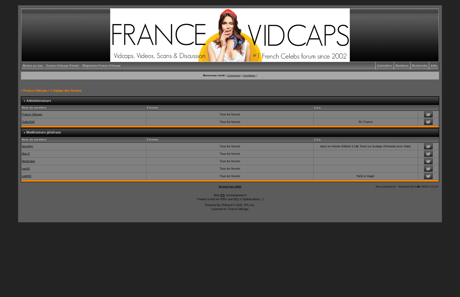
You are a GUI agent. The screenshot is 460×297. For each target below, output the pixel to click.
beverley (27, 146)
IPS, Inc (249, 205)
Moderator (28, 161)
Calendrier (384, 65)
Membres (402, 65)
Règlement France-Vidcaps (102, 65)
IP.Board (226, 205)
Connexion (234, 75)
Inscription (249, 75)
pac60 (26, 168)
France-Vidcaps (35, 91)
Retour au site (33, 65)
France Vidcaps (32, 114)
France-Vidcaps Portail (62, 65)
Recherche (420, 65)
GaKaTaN (28, 121)
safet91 (26, 176)
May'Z (26, 153)
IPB (222, 195)
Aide (434, 65)
